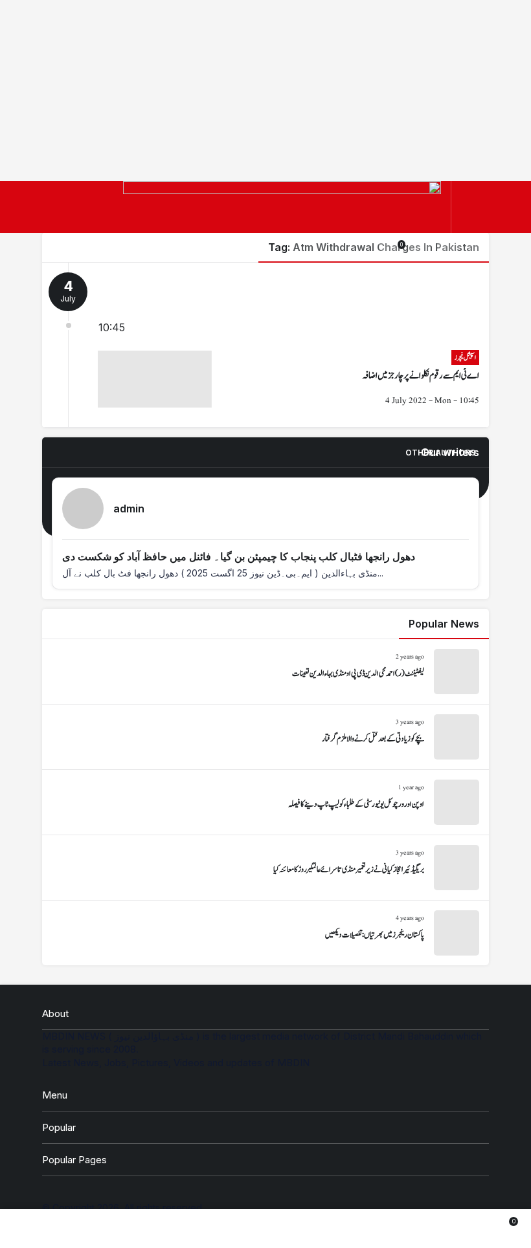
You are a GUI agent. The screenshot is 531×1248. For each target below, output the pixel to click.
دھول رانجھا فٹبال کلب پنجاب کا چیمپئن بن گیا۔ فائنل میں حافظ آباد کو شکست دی (238, 556)
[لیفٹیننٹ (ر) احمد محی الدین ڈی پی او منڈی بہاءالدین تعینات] (265, 671)
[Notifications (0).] (455, 1229)
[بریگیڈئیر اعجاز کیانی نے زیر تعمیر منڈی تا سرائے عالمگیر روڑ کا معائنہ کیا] (265, 867)
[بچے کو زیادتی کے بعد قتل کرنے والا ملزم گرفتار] (265, 737)
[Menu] (472, 207)
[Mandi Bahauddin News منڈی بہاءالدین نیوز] (282, 220)
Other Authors (440, 452)
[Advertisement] (265, 90)
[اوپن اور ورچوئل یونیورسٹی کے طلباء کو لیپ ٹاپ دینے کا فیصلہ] (265, 802)
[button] (448, 244)
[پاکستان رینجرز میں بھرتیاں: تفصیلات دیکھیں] (265, 933)
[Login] (419, 244)
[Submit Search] (477, 244)
